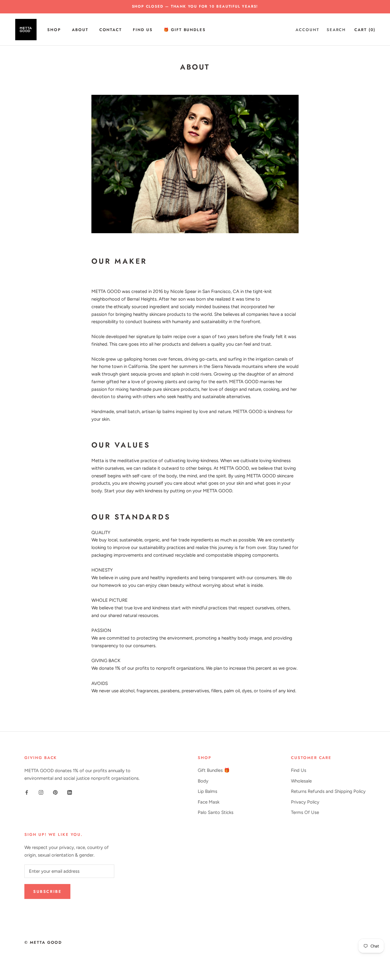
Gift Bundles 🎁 (214, 770)
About (80, 29)
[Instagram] (41, 792)
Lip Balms (207, 791)
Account (307, 29)
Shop (54, 29)
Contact (110, 29)
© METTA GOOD (43, 942)
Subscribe (47, 891)
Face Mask (208, 802)
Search (336, 29)
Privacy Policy (305, 802)
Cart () (364, 29)
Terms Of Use (305, 812)
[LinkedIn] (69, 792)
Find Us (143, 29)
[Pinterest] (55, 792)
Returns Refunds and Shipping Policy (328, 791)
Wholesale (301, 781)
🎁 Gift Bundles (185, 29)
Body (203, 781)
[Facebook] (26, 792)
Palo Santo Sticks (215, 812)
